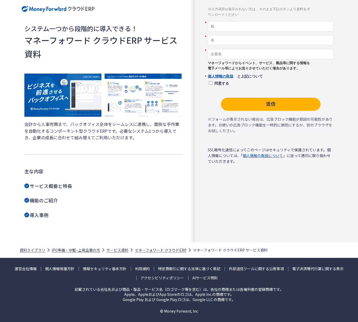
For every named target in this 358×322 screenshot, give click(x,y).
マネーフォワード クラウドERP (161, 250)
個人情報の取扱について (263, 155)
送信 (270, 104)
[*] (271, 19)
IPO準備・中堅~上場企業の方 (76, 250)
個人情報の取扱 (221, 76)
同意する (221, 83)
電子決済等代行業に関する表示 (318, 268)
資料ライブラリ (32, 250)
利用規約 (142, 268)
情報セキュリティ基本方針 (105, 268)
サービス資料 (117, 250)
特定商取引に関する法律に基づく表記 (189, 268)
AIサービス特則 (205, 277)
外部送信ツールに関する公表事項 (256, 268)
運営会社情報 (26, 268)
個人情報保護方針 (59, 268)
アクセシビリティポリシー (162, 277)
